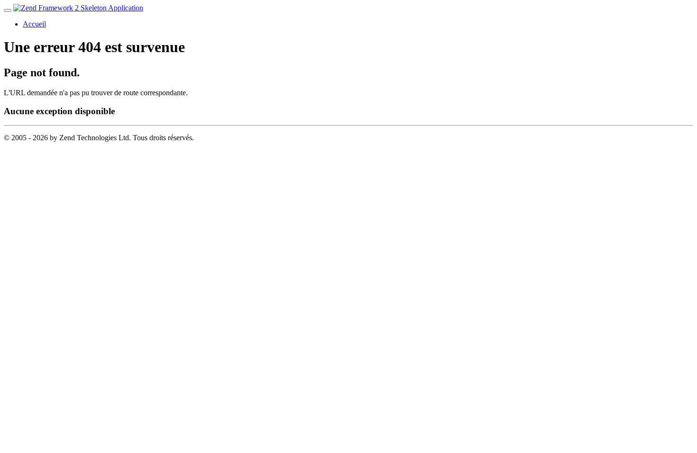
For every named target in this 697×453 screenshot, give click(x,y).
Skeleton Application (111, 8)
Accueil (34, 24)
